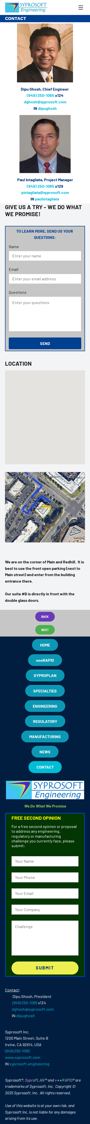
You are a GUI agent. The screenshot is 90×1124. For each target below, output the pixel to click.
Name (14, 246)
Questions (17, 292)
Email (13, 269)
